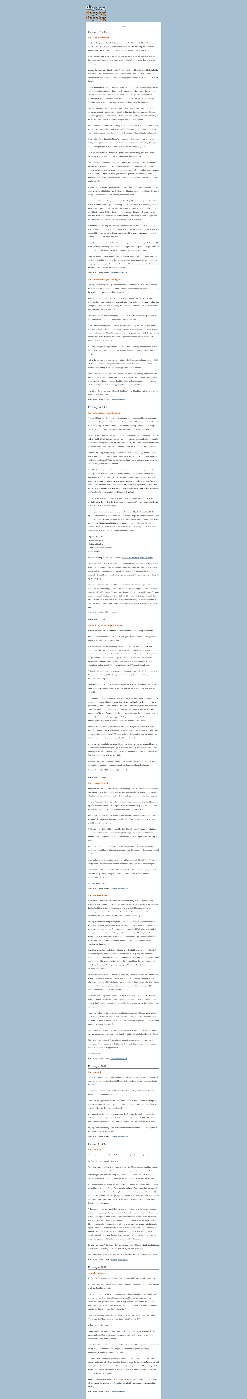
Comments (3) (122, 770)
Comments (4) (122, 1059)
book (122, 1352)
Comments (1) (123, 888)
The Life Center (112, 982)
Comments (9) (122, 272)
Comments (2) (122, 399)
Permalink (113, 272)
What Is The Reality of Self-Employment (137, 557)
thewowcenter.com (116, 1331)
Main (123, 26)
